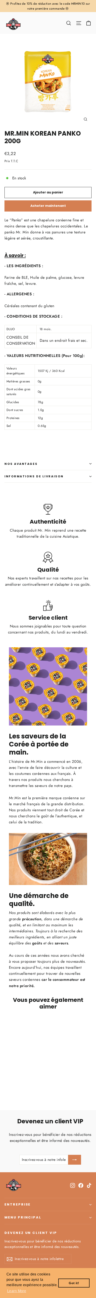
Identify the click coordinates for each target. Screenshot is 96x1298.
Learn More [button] (16, 1291)
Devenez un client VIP (30, 1233)
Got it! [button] (74, 1283)
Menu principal (23, 1217)
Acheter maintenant (48, 205)
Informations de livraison (34, 476)
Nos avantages (21, 464)
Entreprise (17, 1204)
